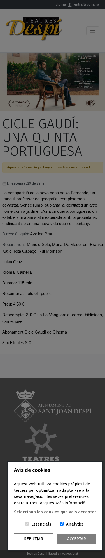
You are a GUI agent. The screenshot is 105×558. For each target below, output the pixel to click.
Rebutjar (33, 538)
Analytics (75, 524)
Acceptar (76, 538)
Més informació (70, 502)
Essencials (41, 524)
